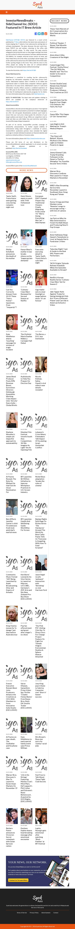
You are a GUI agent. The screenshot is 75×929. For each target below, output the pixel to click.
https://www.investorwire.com (36, 138)
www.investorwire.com (13, 160)
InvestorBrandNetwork (29, 165)
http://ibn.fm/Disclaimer (19, 148)
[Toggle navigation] (7, 12)
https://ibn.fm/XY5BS (29, 70)
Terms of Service (22, 912)
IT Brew (16, 42)
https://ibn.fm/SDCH (12, 101)
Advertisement (45, 912)
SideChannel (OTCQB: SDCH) (15, 40)
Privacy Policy (34, 912)
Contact (55, 912)
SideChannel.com (39, 94)
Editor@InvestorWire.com (14, 162)
